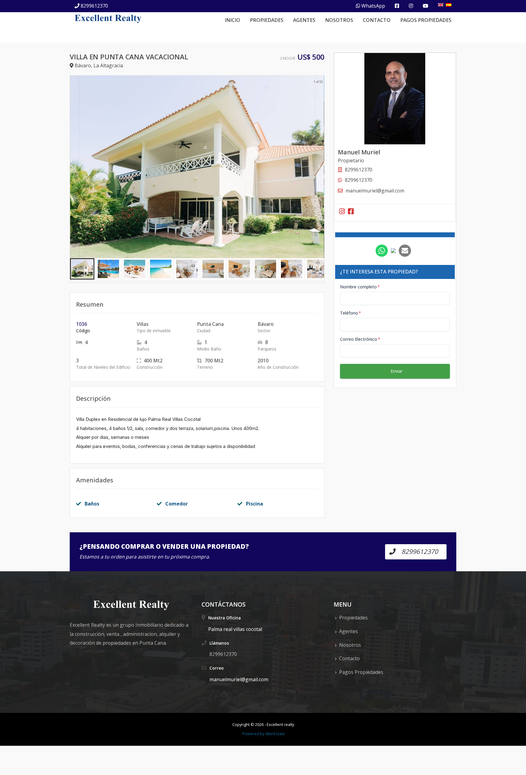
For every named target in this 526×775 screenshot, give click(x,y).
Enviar (396, 371)
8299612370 (94, 5)
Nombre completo (360, 287)
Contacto (377, 20)
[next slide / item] (320, 167)
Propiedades (266, 20)
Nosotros (339, 20)
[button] (82, 269)
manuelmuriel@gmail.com (374, 190)
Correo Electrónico (360, 339)
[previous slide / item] (74, 167)
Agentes (304, 20)
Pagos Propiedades (425, 20)
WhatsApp (372, 5)
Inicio (232, 20)
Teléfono (350, 313)
